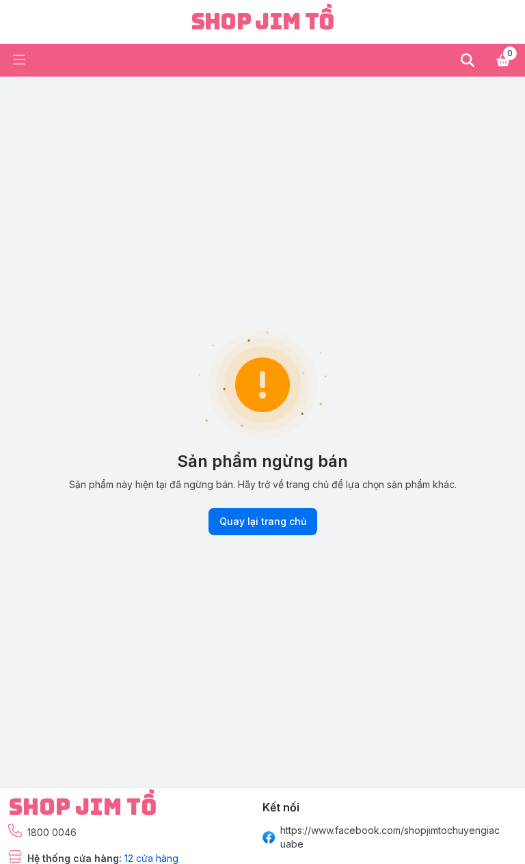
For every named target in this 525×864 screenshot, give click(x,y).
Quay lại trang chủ (262, 521)
